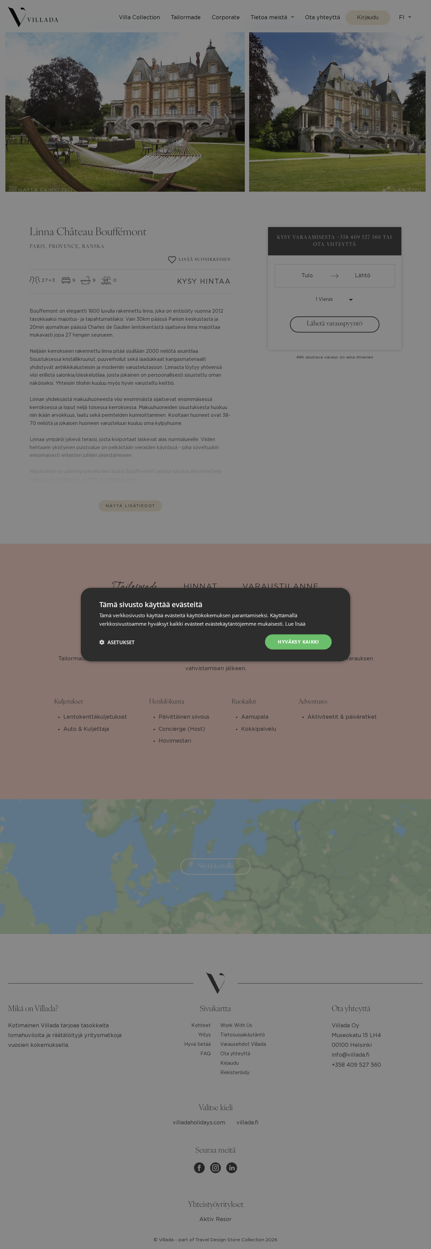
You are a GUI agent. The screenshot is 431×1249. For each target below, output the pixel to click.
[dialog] (215, 624)
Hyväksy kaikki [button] (298, 641)
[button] (117, 642)
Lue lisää (295, 623)
